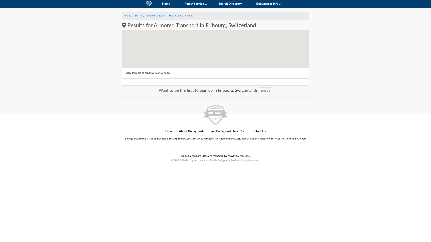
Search (138, 16)
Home (166, 3)
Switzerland (175, 16)
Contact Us (258, 131)
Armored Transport (155, 16)
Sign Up (265, 90)
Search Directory (230, 3)
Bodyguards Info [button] (267, 3)
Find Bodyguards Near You (227, 131)
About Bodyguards (191, 131)
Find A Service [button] (194, 3)
